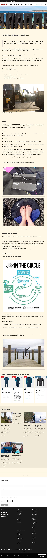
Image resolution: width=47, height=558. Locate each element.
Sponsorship (18, 519)
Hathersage (33, 537)
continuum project (15, 149)
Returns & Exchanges (20, 538)
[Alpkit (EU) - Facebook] (2, 549)
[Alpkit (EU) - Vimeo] (11, 549)
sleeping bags (14, 324)
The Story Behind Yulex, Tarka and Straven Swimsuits (28, 425)
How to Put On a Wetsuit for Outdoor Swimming (16, 414)
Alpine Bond (18, 533)
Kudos (33, 523)
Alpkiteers (33, 515)
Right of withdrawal (23, 551)
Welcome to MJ (34, 511)
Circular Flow (5, 58)
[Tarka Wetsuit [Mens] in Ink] (2, 389)
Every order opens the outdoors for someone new (23, 1)
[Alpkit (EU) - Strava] (2, 552)
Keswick (33, 539)
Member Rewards (19, 534)
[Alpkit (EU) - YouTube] (9, 549)
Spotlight (33, 520)
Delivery (18, 537)
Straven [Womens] (28, 392)
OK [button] (42, 554)
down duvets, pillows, (7, 324)
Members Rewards (19, 511)
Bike (11, 4)
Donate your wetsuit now (7, 253)
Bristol (33, 534)
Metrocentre (34, 542)
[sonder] (2, 1)
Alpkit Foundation (28, 236)
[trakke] (6, 1)
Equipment (18, 4)
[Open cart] (43, 4)
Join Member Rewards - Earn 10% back (41, 1)
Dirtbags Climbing (14, 144)
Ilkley (32, 538)
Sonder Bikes (4, 512)
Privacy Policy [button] (27, 555)
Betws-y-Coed (34, 533)
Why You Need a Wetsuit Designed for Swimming (16, 454)
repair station (32, 133)
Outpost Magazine (34, 513)
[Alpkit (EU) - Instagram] (4, 549)
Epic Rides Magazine (35, 514)
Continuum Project (19, 515)
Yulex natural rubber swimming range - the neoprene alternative (5, 455)
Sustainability (33, 1)
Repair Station (19, 514)
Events (33, 527)
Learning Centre (34, 522)
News (33, 518)
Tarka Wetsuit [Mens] (6, 392)
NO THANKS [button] (42, 556)
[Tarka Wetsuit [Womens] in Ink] (14, 389)
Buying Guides (34, 519)
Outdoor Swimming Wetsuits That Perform (5, 424)
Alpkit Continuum (16, 124)
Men (21, 4)
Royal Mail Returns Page (19, 241)
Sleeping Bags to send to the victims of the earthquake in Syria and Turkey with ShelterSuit (21, 327)
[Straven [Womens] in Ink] (25, 389)
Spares (18, 539)
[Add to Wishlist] (10, 377)
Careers (18, 518)
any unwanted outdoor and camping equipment (12, 330)
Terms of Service (19, 520)
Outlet (28, 4)
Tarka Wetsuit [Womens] (16, 393)
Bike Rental (18, 543)
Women (24, 4)
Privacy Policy (24, 549)
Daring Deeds (34, 524)
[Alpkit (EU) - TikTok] (6, 549)
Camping (14, 4)
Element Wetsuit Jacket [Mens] (39, 391)
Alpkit (2, 509)
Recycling (18, 542)
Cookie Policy (29, 549)
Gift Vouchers (19, 535)
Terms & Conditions (18, 549)
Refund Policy (19, 522)
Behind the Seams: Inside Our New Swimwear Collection (40, 425)
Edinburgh (33, 535)
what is (2, 501)
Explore (30, 4)
